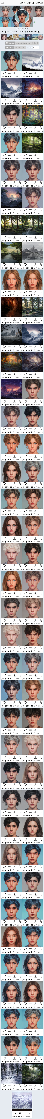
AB (2, 3)
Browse (39, 3)
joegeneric (7, 76)
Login (22, 3)
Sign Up (30, 3)
